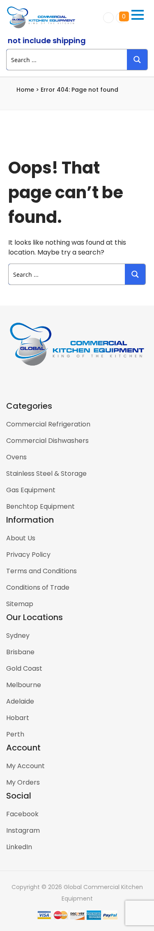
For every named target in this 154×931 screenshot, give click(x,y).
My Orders (23, 782)
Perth (15, 734)
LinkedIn (19, 847)
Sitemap (19, 604)
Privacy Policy (28, 554)
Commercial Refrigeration (48, 424)
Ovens (16, 457)
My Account (25, 766)
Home (25, 90)
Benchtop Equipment (40, 506)
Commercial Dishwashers (47, 440)
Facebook (22, 814)
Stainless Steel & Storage (46, 473)
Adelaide (20, 701)
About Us (20, 538)
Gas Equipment (30, 490)
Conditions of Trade (37, 587)
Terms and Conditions (41, 571)
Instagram (23, 830)
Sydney (18, 635)
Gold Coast (24, 668)
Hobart (17, 718)
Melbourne (23, 685)
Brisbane (20, 652)
